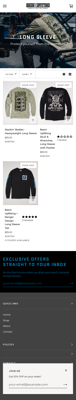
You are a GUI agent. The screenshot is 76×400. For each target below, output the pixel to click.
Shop (6, 320)
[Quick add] (33, 119)
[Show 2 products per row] (70, 74)
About (6, 325)
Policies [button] (8, 344)
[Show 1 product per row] (64, 74)
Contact (7, 331)
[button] (64, 136)
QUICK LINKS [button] (10, 303)
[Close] (67, 368)
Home (7, 314)
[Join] (62, 385)
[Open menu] (8, 6)
